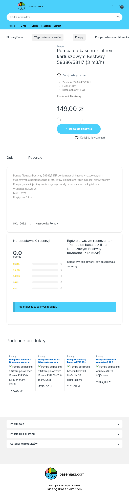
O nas (23, 26)
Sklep (12, 26)
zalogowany (87, 261)
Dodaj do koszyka (80, 128)
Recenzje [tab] (35, 158)
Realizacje (46, 26)
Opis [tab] (10, 158)
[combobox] (60, 17)
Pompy (79, 37)
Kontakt (57, 26)
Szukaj (118, 17)
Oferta (35, 26)
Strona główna (15, 37)
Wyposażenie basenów (47, 37)
